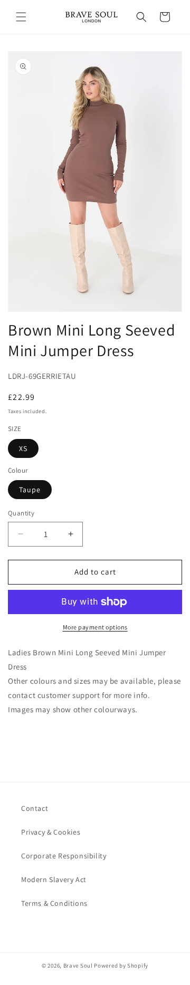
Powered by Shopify (121, 965)
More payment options (95, 627)
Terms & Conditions (54, 903)
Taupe (30, 489)
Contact (34, 808)
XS (23, 448)
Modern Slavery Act (54, 879)
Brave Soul (78, 965)
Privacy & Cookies (50, 832)
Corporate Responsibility (63, 855)
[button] (21, 16)
